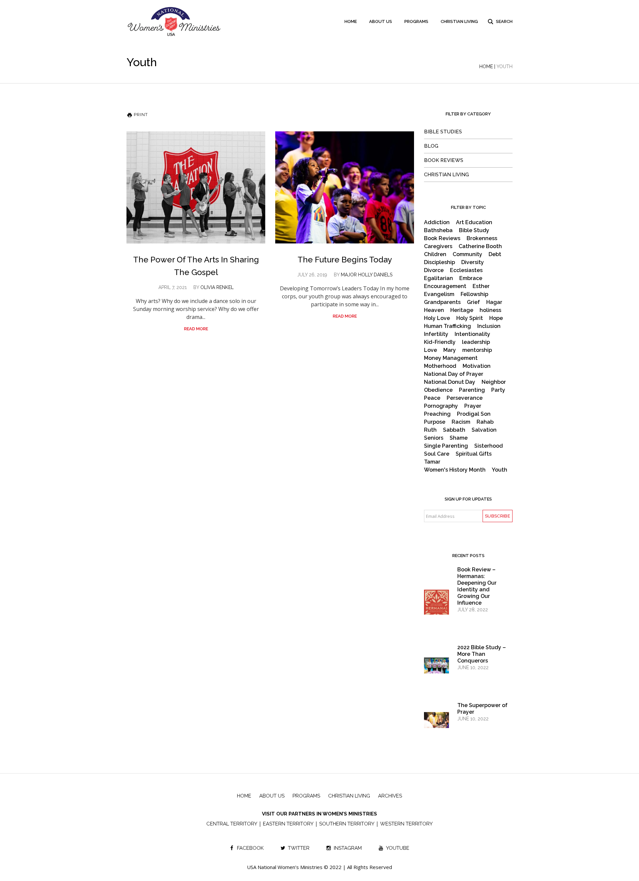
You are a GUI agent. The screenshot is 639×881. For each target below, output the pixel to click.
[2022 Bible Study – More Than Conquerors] (436, 665)
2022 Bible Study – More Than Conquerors (481, 654)
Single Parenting (446, 446)
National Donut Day (449, 382)
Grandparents (442, 302)
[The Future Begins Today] (344, 187)
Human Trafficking (447, 326)
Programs (306, 796)
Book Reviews (443, 160)
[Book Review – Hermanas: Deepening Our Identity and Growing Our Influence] (436, 608)
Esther (481, 286)
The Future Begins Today (345, 259)
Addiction (437, 222)
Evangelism (439, 294)
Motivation (477, 366)
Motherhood (440, 366)
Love (430, 350)
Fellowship (474, 294)
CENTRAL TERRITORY (231, 824)
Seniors (433, 438)
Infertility (436, 334)
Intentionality (472, 334)
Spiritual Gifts (474, 454)
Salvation (484, 430)
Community (467, 254)
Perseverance (465, 398)
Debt (495, 254)
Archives (390, 796)
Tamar (432, 462)
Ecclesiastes (466, 270)
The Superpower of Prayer (482, 708)
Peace (432, 398)
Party (498, 390)
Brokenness (482, 238)
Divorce (434, 270)
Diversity (472, 262)
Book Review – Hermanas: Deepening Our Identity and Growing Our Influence (477, 586)
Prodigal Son (474, 414)
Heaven (434, 310)
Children (435, 254)
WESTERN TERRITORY (406, 824)
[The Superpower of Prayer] (436, 720)
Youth (499, 470)
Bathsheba (438, 230)
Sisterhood (488, 446)
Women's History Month (455, 470)
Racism (461, 422)
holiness (490, 310)
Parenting (472, 390)
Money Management (451, 358)
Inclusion (489, 326)
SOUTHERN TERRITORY (346, 824)
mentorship (477, 350)
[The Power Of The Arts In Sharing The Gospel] (195, 187)
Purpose (434, 422)
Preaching (437, 414)
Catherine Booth (480, 246)
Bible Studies (443, 132)
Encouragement (445, 286)
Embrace (470, 278)
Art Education (474, 222)
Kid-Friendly (440, 342)
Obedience (438, 390)
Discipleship (439, 262)
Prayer (472, 406)
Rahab (485, 422)
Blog (431, 146)
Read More (196, 328)
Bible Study (474, 230)
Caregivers (438, 246)
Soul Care (436, 454)
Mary (449, 350)
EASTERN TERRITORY (288, 824)
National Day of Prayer (453, 374)
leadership (476, 342)
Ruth (430, 430)
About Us (272, 796)
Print (140, 114)
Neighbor (494, 382)
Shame (459, 438)
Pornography (441, 406)
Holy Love (437, 318)
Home (486, 66)
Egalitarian (438, 278)
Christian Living (446, 175)
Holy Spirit (469, 318)
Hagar (494, 302)
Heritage (461, 310)
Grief (473, 302)
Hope (496, 318)
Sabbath (454, 430)
